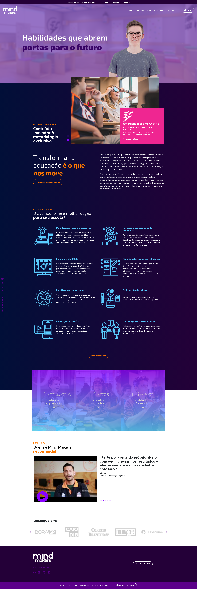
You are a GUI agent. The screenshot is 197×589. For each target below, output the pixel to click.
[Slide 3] (105, 500)
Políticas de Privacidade (124, 585)
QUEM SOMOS (134, 10)
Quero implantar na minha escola (47, 182)
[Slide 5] (110, 500)
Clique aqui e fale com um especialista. (114, 2)
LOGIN (189, 10)
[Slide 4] (107, 500)
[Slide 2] (68, 140)
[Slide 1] (68, 136)
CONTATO (172, 10)
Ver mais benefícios (98, 356)
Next (167, 532)
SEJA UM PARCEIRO (143, 564)
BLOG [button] (162, 10)
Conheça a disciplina (132, 139)
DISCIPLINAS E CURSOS (149, 10)
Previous (30, 532)
